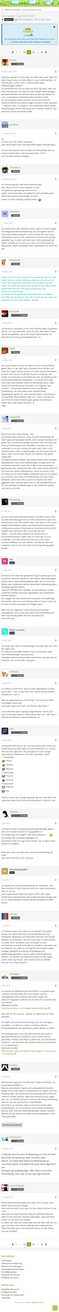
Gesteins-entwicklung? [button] (12, 1125)
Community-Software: (29, 1302)
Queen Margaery (25, 19)
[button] (55, 3)
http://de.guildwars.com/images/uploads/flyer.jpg (24, 1008)
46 (42, 52)
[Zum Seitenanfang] (55, 1308)
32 (24, 52)
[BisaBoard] (6, 3)
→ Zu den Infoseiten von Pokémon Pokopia (29, 42)
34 (33, 52)
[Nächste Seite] (46, 52)
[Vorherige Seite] (13, 52)
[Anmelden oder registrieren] (48, 3)
